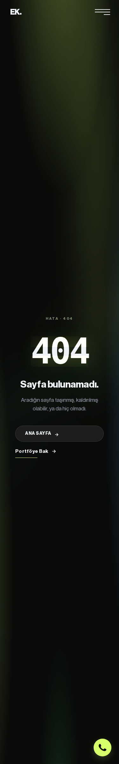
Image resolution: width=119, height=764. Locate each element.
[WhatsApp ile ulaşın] (102, 747)
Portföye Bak (35, 451)
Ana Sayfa (42, 434)
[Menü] (102, 12)
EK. (15, 12)
